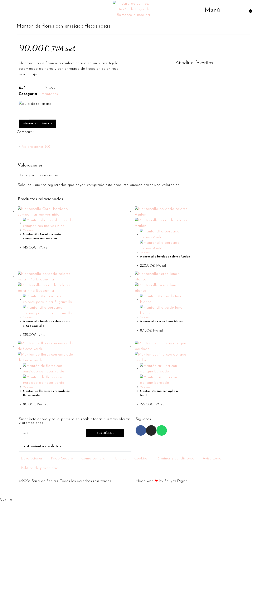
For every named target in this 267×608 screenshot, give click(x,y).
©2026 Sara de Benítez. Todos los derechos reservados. (65, 481)
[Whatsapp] (161, 430)
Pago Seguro (62, 458)
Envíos (120, 458)
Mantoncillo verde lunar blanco (161, 321)
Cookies (140, 458)
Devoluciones (32, 458)
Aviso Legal (213, 458)
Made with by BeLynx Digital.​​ (162, 481)
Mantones (49, 94)
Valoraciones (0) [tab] (36, 147)
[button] (192, 63)
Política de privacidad (39, 468)
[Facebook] (141, 430)
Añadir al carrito (37, 123)
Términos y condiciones (175, 458)
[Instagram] (151, 430)
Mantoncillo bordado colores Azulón (165, 256)
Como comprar (94, 458)
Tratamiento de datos (41, 446)
